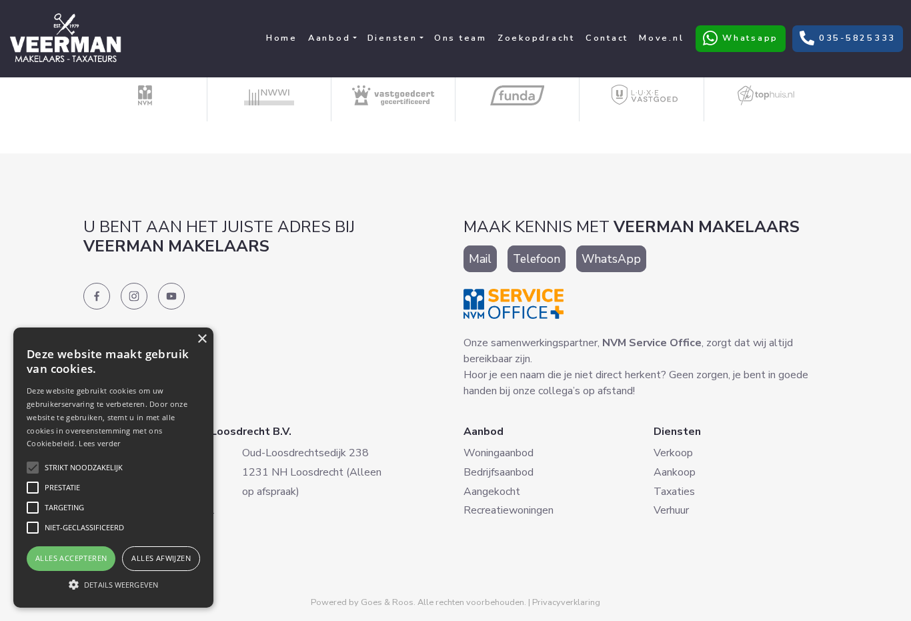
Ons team (460, 38)
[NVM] (145, 95)
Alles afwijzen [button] (161, 558)
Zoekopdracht (536, 38)
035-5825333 (848, 38)
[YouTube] (171, 296)
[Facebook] (96, 296)
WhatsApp (611, 259)
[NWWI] (269, 95)
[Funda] (517, 95)
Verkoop (673, 453)
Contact (607, 38)
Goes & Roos (387, 602)
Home (281, 38)
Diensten (392, 38)
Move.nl (661, 38)
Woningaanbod (499, 453)
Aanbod (329, 38)
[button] (113, 584)
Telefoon (536, 259)
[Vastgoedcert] (393, 95)
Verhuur (671, 510)
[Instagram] (134, 296)
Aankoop (675, 472)
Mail (480, 259)
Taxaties (674, 491)
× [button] (202, 339)
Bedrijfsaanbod (499, 472)
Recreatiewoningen (509, 510)
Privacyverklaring (566, 602)
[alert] (113, 468)
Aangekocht (492, 491)
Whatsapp (740, 38)
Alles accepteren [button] (71, 558)
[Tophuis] (766, 95)
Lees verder (99, 443)
